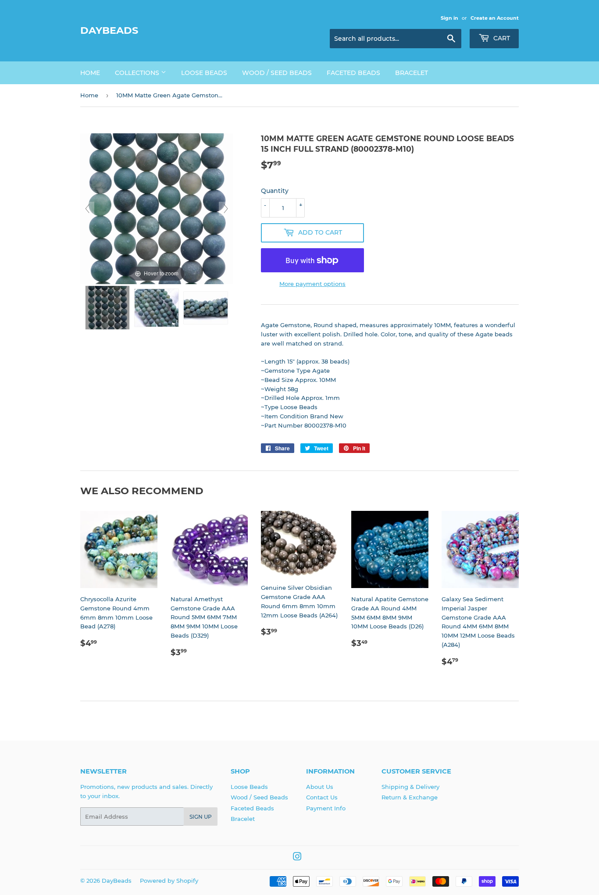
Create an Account (495, 18)
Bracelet (411, 73)
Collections (138, 73)
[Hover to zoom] (156, 208)
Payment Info (326, 808)
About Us (319, 786)
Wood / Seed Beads (277, 73)
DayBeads (109, 30)
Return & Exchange (410, 797)
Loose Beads (204, 73)
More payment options (312, 283)
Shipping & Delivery (410, 786)
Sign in (449, 18)
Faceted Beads (353, 73)
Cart (501, 38)
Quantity (275, 191)
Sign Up (200, 816)
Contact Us (322, 797)
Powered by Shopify (169, 880)
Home (90, 73)
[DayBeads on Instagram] (297, 857)
